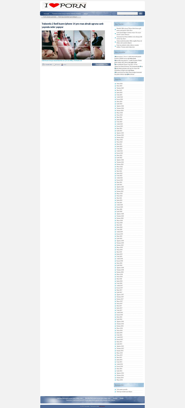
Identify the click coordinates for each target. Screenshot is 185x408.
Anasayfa (46, 14)
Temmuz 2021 (120, 189)
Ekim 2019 (119, 236)
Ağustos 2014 (120, 373)
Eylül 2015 (119, 344)
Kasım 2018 (120, 261)
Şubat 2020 (119, 227)
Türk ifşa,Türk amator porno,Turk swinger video (70, 398)
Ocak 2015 (119, 362)
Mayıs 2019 (120, 247)
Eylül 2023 (119, 130)
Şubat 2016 (119, 332)
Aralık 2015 (120, 337)
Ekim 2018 (119, 263)
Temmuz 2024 (120, 108)
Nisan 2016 (119, 330)
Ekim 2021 (119, 182)
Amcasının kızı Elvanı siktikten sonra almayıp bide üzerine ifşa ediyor (129, 37)
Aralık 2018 (120, 258)
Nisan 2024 (119, 115)
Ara (140, 13)
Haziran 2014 (120, 377)
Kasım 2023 (120, 126)
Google (122, 398)
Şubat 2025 (119, 92)
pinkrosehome (130, 74)
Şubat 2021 (119, 200)
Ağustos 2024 (120, 106)
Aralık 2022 (120, 151)
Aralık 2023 (120, 124)
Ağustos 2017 (120, 294)
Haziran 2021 (120, 191)
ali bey (141, 66)
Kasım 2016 (120, 315)
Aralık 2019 (120, 231)
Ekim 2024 (119, 101)
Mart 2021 (119, 198)
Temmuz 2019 (120, 243)
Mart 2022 (119, 171)
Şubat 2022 (119, 173)
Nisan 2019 (119, 249)
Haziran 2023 (120, 137)
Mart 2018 (119, 279)
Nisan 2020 (119, 223)
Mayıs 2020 (120, 220)
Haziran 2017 (120, 299)
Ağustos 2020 (120, 214)
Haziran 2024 (120, 110)
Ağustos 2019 (120, 240)
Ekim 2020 (119, 209)
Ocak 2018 (119, 283)
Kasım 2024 (120, 99)
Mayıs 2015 (120, 353)
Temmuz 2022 (120, 162)
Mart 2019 (119, 252)
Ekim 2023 (119, 128)
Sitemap (115, 398)
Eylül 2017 (119, 292)
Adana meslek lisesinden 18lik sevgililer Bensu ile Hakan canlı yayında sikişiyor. (129, 42)
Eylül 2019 (119, 238)
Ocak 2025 (119, 95)
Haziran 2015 (120, 350)
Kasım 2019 (120, 234)
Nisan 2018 (119, 276)
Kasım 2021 (120, 180)
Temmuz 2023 (120, 135)
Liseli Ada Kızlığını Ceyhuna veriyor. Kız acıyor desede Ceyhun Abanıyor (129, 33)
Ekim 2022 (119, 155)
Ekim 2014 (119, 368)
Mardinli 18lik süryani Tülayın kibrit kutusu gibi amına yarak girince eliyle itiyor (129, 29)
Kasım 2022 (120, 153)
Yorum (57, 64)
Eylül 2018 (119, 265)
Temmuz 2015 (120, 348)
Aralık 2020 (120, 205)
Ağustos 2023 (120, 133)
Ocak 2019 (119, 256)
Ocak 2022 (119, 175)
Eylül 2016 (119, 319)
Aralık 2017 (120, 285)
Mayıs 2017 (120, 301)
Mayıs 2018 (120, 274)
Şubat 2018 (119, 281)
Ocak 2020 (119, 229)
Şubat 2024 (119, 119)
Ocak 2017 (119, 310)
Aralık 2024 (120, 97)
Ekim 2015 (119, 341)
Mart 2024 (119, 117)
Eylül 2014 (119, 371)
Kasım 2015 (120, 339)
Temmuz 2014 (120, 375)
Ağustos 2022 (120, 160)
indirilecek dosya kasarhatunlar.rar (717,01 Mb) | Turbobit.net (62, 60)
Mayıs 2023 (120, 139)
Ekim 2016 (119, 317)
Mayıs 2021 (120, 193)
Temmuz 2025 (120, 88)
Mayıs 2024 (120, 113)
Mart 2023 (119, 144)
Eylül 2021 (119, 184)
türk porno (102, 406)
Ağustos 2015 (120, 346)
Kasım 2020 (120, 207)
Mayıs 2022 (120, 166)
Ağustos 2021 (120, 187)
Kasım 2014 (120, 366)
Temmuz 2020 (120, 216)
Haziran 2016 (120, 326)
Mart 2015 (119, 357)
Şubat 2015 (119, 359)
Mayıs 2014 (120, 380)
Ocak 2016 (119, 335)
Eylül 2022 (119, 157)
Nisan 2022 (119, 169)
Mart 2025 (119, 90)
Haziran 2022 (120, 164)
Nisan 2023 (119, 142)
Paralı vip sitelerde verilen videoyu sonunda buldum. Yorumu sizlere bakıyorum (128, 46)
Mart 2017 (119, 306)
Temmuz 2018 (120, 270)
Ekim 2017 (119, 290)
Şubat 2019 (119, 254)
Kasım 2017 (120, 288)
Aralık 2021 (120, 178)
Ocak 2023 (119, 148)
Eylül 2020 (119, 211)
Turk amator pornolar (49, 17)
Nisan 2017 (119, 303)
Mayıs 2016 (120, 328)
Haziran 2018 (120, 272)
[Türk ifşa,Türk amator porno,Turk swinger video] (64, 8)
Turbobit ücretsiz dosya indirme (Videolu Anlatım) (66, 14)
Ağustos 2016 (120, 321)
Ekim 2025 (119, 86)
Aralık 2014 (120, 364)
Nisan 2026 (119, 83)
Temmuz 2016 (120, 324)
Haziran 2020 (120, 218)
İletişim (86, 14)
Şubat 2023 (119, 146)
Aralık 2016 (120, 312)
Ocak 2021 (119, 202)
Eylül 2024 (119, 104)
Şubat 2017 (119, 308)
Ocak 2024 (119, 121)
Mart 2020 (119, 225)
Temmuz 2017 (120, 297)
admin (64, 64)
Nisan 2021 (119, 196)
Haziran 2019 (120, 245)
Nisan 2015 (119, 355)
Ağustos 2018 (120, 267)
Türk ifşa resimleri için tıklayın (67, 17)
